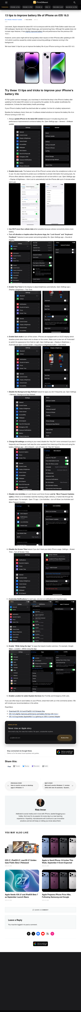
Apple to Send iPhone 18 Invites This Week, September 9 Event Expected (57, 861)
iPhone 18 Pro (27, 7)
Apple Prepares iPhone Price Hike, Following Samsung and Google (56, 895)
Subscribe (65, 738)
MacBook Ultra (71, 7)
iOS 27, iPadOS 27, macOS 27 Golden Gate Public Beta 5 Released (20, 861)
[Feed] (47, 933)
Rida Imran (29, 19)
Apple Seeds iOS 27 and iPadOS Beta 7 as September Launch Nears (21, 895)
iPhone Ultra (15, 7)
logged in (20, 924)
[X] (33, 933)
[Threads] (28, 933)
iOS (6, 19)
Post (9, 766)
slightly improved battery (33, 31)
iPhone (9, 19)
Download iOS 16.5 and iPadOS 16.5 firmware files (27, 711)
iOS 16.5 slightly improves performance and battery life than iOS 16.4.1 (33, 714)
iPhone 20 (39, 7)
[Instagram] (52, 933)
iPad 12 (47, 7)
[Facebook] (38, 933)
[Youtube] (43, 933)
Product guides (17, 19)
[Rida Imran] (40, 803)
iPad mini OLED (58, 7)
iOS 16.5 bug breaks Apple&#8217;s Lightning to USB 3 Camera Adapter (34, 716)
